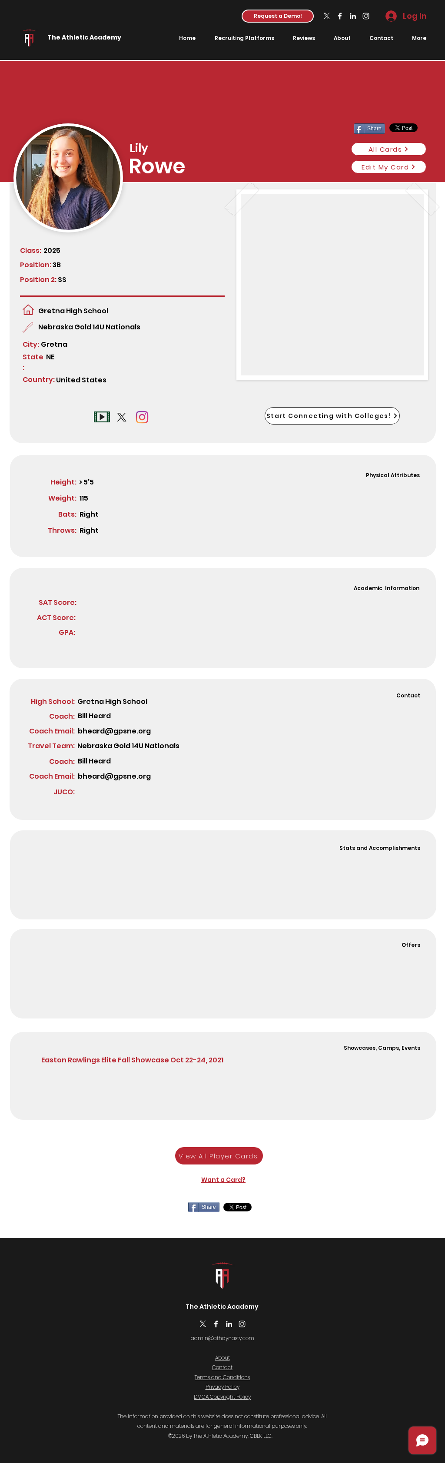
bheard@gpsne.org (114, 731)
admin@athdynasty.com (222, 1338)
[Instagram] (366, 16)
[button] (278, 16)
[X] (326, 16)
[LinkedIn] (353, 16)
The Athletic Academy (84, 37)
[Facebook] (339, 16)
